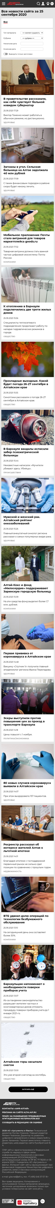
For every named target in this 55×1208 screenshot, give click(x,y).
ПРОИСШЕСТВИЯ (12, 473)
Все (5, 22)
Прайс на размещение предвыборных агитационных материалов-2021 (24, 1117)
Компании (9, 262)
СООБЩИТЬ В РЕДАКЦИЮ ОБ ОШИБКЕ (22, 1122)
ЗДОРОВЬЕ (9, 122)
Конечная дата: (9, 49)
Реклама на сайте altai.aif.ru (19, 1112)
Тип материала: (9, 33)
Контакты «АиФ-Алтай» (15, 1108)
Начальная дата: (10, 44)
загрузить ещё (28, 1089)
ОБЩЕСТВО (9, 336)
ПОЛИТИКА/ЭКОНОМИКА (16, 738)
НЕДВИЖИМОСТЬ (12, 871)
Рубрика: (7, 38)
